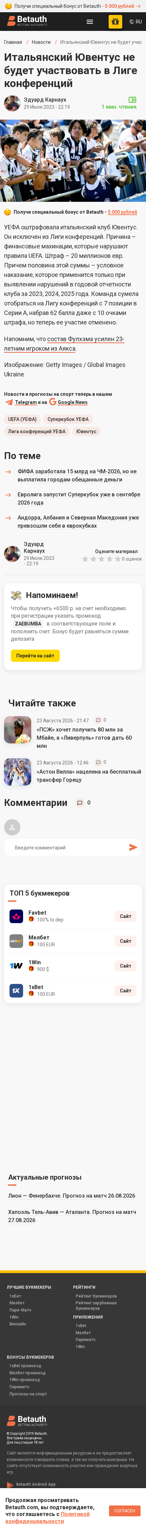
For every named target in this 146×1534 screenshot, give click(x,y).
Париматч (85, 1339)
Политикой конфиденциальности (47, 1517)
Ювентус (86, 431)
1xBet (81, 1325)
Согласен (124, 1511)
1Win (14, 1317)
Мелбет (17, 1303)
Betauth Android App (36, 1484)
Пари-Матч (20, 1310)
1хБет (15, 1296)
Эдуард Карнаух (45, 99)
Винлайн (18, 1324)
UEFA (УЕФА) (22, 419)
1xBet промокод (25, 1365)
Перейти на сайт (35, 655)
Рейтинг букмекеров (96, 1296)
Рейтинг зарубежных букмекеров (96, 1306)
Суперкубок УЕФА (68, 419)
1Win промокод (25, 1379)
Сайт (125, 916)
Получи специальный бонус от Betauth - (74, 6)
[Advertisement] (73, 1087)
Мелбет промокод (27, 1373)
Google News (73, 402)
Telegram (26, 402)
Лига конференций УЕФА (37, 431)
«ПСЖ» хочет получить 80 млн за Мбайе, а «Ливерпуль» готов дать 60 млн (84, 737)
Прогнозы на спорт (28, 1394)
